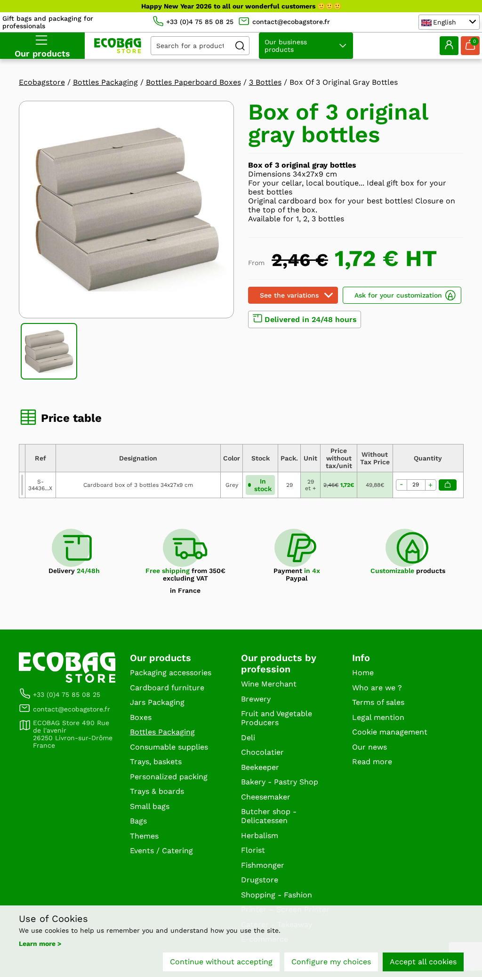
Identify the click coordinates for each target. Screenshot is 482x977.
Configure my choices (331, 961)
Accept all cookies (423, 961)
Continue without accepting (221, 961)
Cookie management (389, 731)
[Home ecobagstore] (117, 45)
